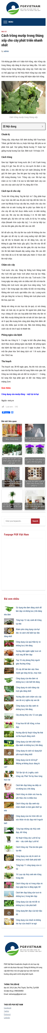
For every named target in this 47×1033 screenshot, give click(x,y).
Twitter (6, 1011)
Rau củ (4, 32)
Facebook (7, 1008)
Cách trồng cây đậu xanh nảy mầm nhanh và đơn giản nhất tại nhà (23, 807)
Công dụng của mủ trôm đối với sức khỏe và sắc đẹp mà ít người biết (23, 819)
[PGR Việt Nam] (23, 9)
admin (6, 51)
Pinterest (7, 1014)
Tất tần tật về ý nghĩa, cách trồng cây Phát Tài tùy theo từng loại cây (23, 776)
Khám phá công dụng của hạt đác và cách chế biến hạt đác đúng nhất (22, 633)
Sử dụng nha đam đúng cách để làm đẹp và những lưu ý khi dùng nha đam (23, 611)
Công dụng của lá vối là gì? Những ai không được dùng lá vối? (22, 763)
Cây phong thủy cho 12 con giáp (29, 715)
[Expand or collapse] (42, 126)
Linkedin (7, 1018)
